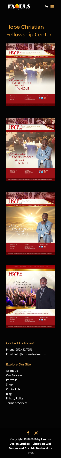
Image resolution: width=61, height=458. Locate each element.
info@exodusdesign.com (30, 354)
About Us (12, 371)
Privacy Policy (14, 398)
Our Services (14, 375)
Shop (9, 384)
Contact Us (13, 389)
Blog (9, 394)
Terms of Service (16, 403)
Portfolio (11, 380)
